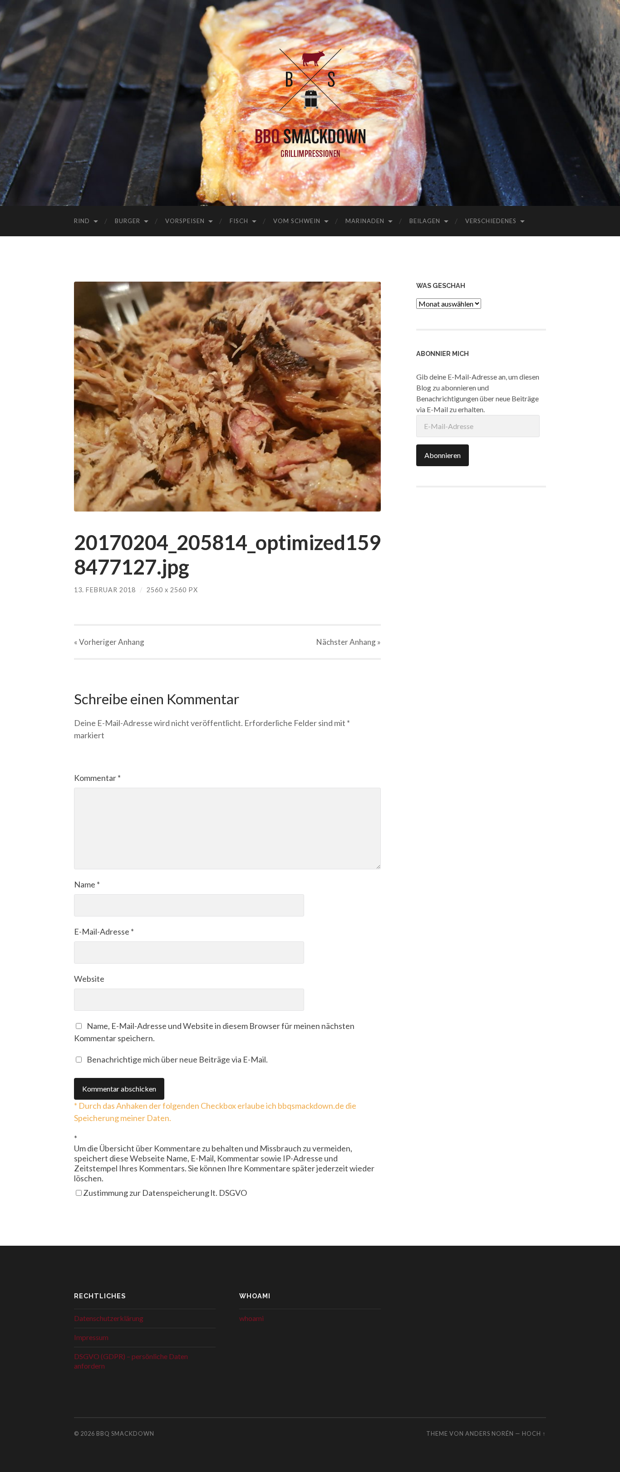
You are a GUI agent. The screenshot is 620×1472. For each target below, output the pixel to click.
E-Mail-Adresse (104, 931)
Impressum (91, 1337)
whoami (251, 1318)
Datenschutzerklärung (108, 1318)
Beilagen (424, 220)
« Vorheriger (109, 642)
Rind (82, 220)
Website (89, 979)
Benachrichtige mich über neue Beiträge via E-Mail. (177, 1059)
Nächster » (348, 642)
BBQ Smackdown (125, 1433)
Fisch (239, 220)
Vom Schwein (296, 220)
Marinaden (364, 220)
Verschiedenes (491, 220)
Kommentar (97, 778)
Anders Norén (489, 1433)
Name (87, 884)
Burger (127, 220)
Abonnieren (442, 455)
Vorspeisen (185, 220)
